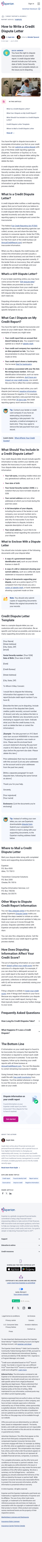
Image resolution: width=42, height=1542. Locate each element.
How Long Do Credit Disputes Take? (18, 1021)
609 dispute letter (27, 282)
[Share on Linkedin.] (11, 1193)
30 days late (21, 400)
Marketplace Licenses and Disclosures (15, 1517)
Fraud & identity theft (19, 1178)
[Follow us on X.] (18, 1308)
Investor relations (31, 1325)
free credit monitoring (22, 1077)
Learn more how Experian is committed (21, 1283)
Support (4, 1239)
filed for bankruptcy (24, 364)
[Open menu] (37, 4)
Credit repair (6, 1178)
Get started (11, 1119)
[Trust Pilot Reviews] (21, 1300)
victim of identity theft (14, 588)
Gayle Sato (11, 37)
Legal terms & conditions (11, 1316)
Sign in (31, 4)
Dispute (18, 19)
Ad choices (31, 1316)
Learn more (22, 1370)
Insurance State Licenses (10, 1521)
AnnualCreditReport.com (11, 242)
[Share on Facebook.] (3, 1193)
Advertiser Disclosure (29, 9)
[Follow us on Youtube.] (29, 1308)
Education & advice (8, 1245)
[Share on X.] (7, 1193)
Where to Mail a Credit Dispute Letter (20, 128)
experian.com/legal (24, 1344)
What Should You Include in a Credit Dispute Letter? (23, 119)
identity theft (28, 344)
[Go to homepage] (2, 16)
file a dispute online (16, 911)
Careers (31, 1320)
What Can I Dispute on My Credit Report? (21, 113)
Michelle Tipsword (33, 37)
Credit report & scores (16, 16)
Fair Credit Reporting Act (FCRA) (24, 226)
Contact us (31, 1329)
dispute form (27, 824)
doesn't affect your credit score (19, 966)
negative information (28, 391)
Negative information (32, 1183)
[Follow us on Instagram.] (24, 1308)
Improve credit (17, 1183)
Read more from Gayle (9, 1168)
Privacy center (11, 1320)
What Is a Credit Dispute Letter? (18, 109)
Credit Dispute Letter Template (18, 124)
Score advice (6, 1183)
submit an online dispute (25, 147)
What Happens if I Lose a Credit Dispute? (16, 1031)
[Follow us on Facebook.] (12, 1308)
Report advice (7, 19)
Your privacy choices (21, 1294)
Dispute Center (22, 914)
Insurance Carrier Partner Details (13, 1526)
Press (11, 1331)
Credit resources (7, 1251)
